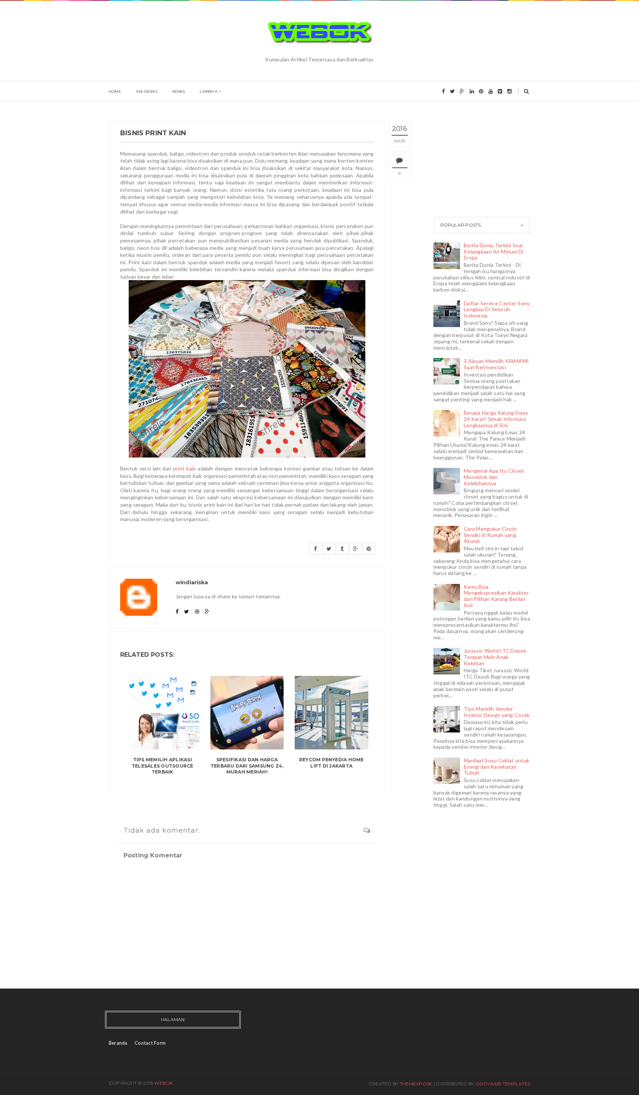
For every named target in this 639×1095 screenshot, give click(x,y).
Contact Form (150, 1043)
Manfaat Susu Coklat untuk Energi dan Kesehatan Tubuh (496, 766)
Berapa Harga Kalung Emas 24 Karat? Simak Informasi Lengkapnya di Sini (496, 418)
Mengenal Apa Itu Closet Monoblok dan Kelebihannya (494, 476)
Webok (163, 1083)
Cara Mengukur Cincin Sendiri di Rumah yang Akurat (490, 535)
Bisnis (178, 91)
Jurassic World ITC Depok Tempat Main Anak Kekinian (495, 656)
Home (115, 91)
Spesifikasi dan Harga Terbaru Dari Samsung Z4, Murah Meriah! (247, 766)
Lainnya (208, 91)
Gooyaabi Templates (503, 1084)
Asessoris (147, 91)
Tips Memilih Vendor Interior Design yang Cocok (497, 711)
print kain (184, 468)
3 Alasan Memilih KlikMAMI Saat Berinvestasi (496, 364)
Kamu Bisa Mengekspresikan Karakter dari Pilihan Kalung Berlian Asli (496, 596)
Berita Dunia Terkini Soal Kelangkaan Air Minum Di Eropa (493, 251)
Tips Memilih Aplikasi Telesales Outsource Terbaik (162, 766)
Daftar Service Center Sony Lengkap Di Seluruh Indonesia (497, 309)
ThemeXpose (416, 1084)
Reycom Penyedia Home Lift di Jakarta (331, 763)
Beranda (118, 1043)
